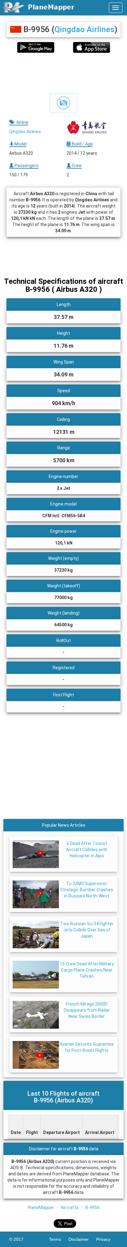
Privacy (107, 1239)
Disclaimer (82, 1239)
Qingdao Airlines (84, 29)
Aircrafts (70, 1207)
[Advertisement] (63, 73)
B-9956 (92, 1207)
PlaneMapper (41, 1207)
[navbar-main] (115, 7)
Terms (58, 1239)
